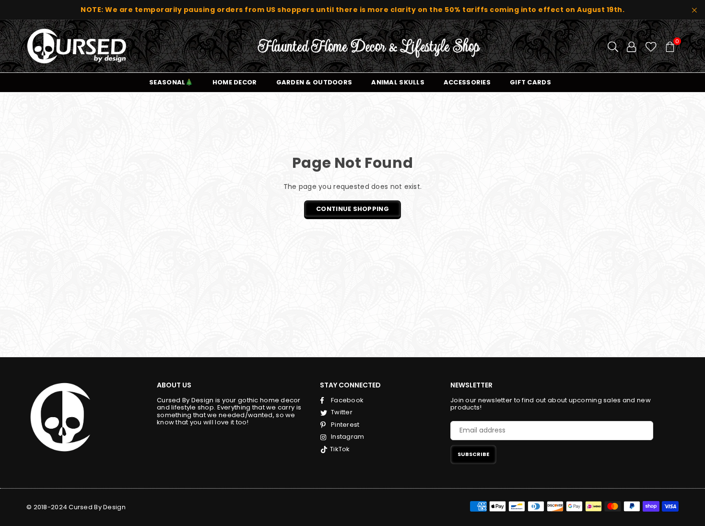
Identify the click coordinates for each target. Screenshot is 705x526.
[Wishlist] (651, 46)
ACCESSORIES (467, 82)
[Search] (613, 46)
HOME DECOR (234, 82)
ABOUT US (174, 385)
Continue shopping (352, 208)
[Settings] (631, 46)
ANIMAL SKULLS (397, 82)
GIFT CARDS (530, 82)
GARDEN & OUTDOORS (314, 82)
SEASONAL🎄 (171, 82)
